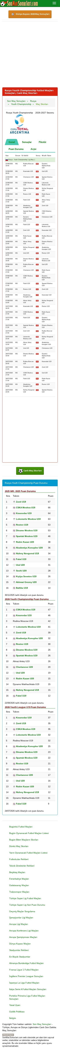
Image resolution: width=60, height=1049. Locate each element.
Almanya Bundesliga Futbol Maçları (26, 963)
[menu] (54, 3)
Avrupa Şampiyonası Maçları (23, 937)
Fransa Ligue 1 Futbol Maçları (24, 969)
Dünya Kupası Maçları (20, 943)
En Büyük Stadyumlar (19, 956)
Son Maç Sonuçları (42, 1024)
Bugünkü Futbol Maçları (20, 826)
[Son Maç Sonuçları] (19, 3)
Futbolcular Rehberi (18, 859)
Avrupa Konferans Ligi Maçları (24, 930)
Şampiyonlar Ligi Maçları (21, 917)
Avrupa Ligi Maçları (18, 924)
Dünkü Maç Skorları (18, 846)
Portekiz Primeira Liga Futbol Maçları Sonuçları (27, 997)
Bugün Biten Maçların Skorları (23, 839)
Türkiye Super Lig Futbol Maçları (25, 898)
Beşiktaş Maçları (17, 872)
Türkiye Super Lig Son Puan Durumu (27, 905)
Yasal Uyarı (14, 1005)
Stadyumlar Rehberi (19, 950)
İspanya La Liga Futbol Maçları (24, 983)
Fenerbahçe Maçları (19, 879)
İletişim (12, 1018)
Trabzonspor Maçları (19, 892)
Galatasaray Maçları (19, 885)
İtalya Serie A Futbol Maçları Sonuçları (27, 989)
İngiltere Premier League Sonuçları (26, 976)
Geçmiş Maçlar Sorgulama (22, 911)
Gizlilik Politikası (17, 1011)
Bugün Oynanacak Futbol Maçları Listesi (29, 833)
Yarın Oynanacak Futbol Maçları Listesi (28, 852)
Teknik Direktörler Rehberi (21, 866)
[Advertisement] (30, 54)
